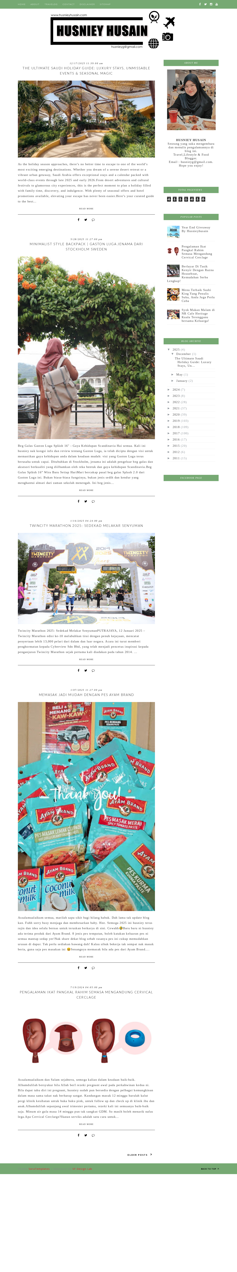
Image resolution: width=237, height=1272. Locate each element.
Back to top (209, 1169)
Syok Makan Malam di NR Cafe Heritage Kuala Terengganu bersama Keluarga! (198, 315)
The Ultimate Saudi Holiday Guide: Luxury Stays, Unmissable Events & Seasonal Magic (86, 71)
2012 (177, 452)
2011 (177, 458)
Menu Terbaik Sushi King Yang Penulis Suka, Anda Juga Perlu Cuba (198, 295)
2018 (177, 427)
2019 (177, 420)
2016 (177, 439)
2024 (177, 389)
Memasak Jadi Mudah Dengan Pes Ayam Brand (86, 695)
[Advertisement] (118, 1198)
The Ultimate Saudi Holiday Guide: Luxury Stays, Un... (193, 362)
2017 (177, 433)
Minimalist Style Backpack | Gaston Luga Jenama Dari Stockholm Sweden (86, 247)
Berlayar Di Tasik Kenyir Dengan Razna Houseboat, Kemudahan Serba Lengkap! (190, 274)
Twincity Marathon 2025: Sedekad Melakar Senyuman (86, 526)
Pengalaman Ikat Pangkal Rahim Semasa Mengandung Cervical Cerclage (86, 995)
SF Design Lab (82, 1168)
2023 (177, 396)
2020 (177, 414)
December (184, 354)
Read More (86, 209)
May (180, 374)
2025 (177, 349)
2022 (177, 402)
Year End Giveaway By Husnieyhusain (196, 229)
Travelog (51, 4)
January (182, 380)
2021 (177, 408)
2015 (177, 445)
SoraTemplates (39, 1168)
